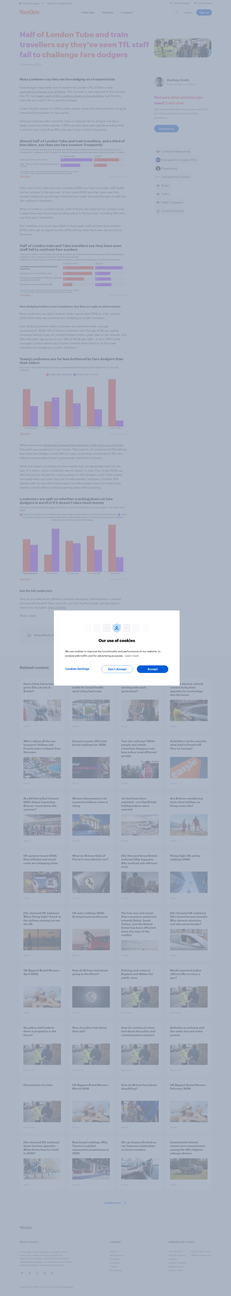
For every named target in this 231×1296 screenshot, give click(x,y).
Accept (153, 669)
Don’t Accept (117, 669)
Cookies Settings (77, 669)
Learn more (132, 655)
